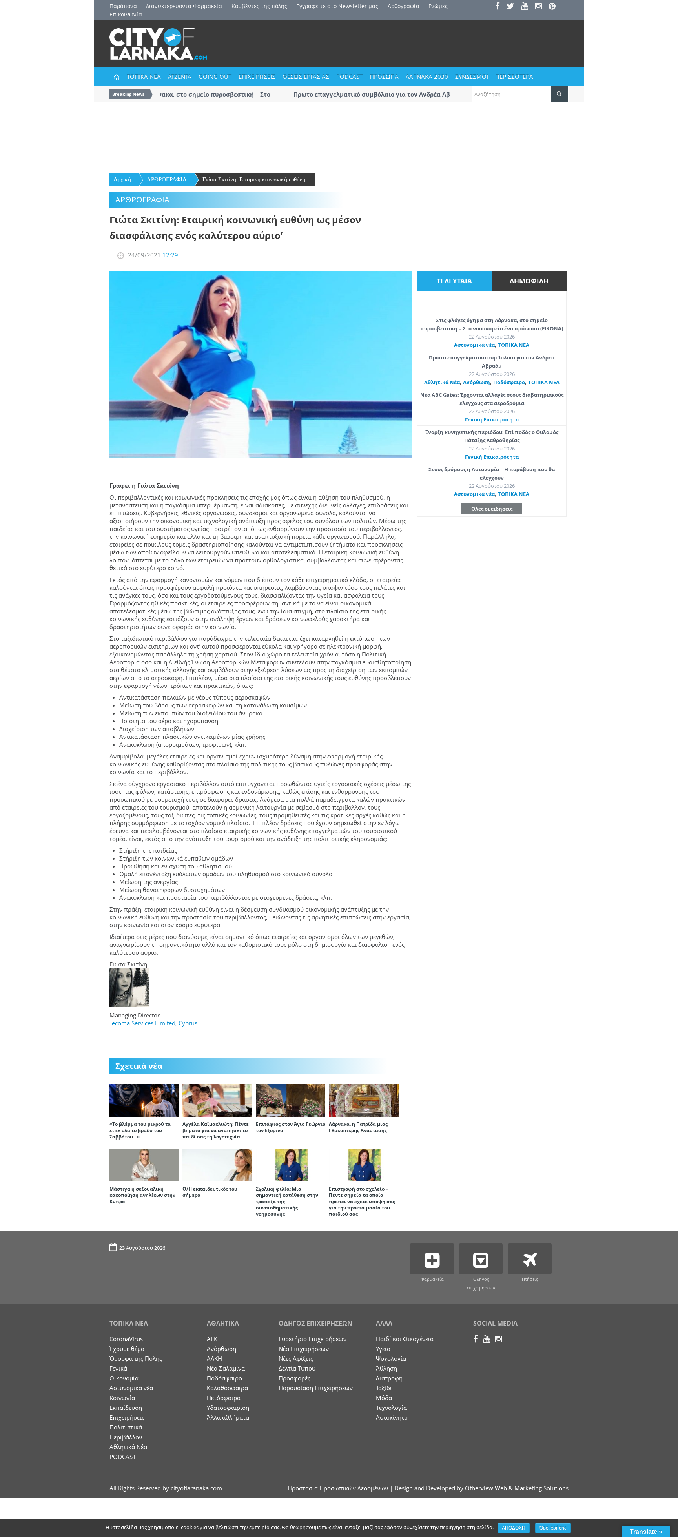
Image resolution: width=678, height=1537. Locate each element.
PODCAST (349, 76)
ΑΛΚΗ (214, 1358)
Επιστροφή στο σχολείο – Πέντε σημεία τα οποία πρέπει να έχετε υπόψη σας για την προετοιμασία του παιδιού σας (362, 1201)
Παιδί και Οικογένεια (405, 1339)
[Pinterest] (555, 7)
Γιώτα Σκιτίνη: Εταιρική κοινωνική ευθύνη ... (257, 179)
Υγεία (383, 1349)
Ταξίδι (384, 1388)
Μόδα (384, 1398)
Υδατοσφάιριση (228, 1407)
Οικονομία (124, 1378)
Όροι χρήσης (553, 1528)
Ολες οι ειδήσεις (491, 508)
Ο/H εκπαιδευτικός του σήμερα (209, 1191)
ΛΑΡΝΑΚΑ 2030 (427, 76)
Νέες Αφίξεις (296, 1358)
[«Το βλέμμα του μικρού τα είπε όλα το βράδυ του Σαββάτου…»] (144, 1100)
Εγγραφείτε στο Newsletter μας (337, 6)
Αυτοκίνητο (392, 1417)
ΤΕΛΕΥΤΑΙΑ (454, 280)
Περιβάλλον (125, 1437)
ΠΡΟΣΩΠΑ (384, 76)
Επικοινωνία (125, 14)
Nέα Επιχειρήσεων (304, 1349)
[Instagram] (541, 7)
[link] (153, 1023)
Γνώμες (438, 6)
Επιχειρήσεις (126, 1417)
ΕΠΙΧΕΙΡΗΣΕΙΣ (257, 76)
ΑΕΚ (212, 1339)
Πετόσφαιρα (224, 1398)
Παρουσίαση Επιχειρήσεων (316, 1388)
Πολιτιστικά (125, 1427)
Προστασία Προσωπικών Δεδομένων (338, 1488)
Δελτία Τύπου (297, 1368)
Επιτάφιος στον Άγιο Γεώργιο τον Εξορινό (290, 1127)
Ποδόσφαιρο (509, 382)
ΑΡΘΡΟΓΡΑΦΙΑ (167, 179)
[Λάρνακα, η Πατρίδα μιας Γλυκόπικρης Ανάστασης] (364, 1100)
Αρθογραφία (403, 6)
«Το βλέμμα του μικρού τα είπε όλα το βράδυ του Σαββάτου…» (140, 1130)
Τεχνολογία (391, 1407)
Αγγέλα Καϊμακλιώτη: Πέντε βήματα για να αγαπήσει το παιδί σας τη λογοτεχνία (215, 1130)
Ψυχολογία (391, 1358)
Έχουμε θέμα (126, 1349)
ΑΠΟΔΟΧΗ (513, 1528)
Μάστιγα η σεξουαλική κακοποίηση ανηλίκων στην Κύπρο (142, 1195)
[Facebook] (500, 7)
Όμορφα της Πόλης (135, 1358)
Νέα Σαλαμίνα (226, 1368)
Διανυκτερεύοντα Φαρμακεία (184, 6)
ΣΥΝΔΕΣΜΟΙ (471, 76)
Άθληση (386, 1368)
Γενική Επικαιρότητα (492, 419)
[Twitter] (513, 7)
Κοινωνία (122, 1398)
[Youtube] (527, 7)
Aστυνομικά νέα (474, 344)
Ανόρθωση (476, 382)
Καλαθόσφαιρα (227, 1388)
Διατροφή (389, 1378)
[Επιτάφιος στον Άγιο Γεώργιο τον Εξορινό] (291, 1100)
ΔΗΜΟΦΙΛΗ (529, 280)
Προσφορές (294, 1378)
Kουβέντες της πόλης (259, 6)
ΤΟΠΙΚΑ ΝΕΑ (144, 76)
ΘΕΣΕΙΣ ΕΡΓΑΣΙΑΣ (305, 76)
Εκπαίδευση (125, 1407)
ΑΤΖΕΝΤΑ (179, 76)
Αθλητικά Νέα (442, 382)
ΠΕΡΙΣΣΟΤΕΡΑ (514, 76)
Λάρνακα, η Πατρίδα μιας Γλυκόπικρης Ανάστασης (358, 1127)
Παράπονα (123, 6)
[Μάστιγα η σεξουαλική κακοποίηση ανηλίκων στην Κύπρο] (144, 1165)
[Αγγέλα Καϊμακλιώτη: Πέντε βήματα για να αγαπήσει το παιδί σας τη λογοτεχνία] (217, 1100)
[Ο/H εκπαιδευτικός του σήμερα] (217, 1165)
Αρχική (122, 179)
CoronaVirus (126, 1339)
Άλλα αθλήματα (228, 1417)
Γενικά (118, 1368)
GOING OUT (215, 76)
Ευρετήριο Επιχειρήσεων (312, 1339)
